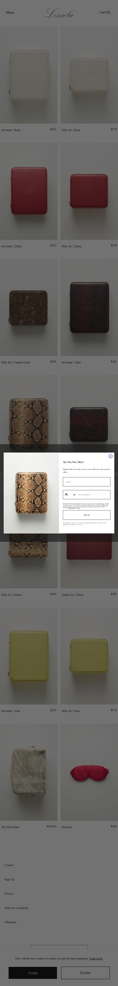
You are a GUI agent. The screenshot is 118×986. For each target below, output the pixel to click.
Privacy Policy (71, 507)
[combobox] (69, 494)
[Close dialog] (111, 456)
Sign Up (87, 515)
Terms (78, 507)
